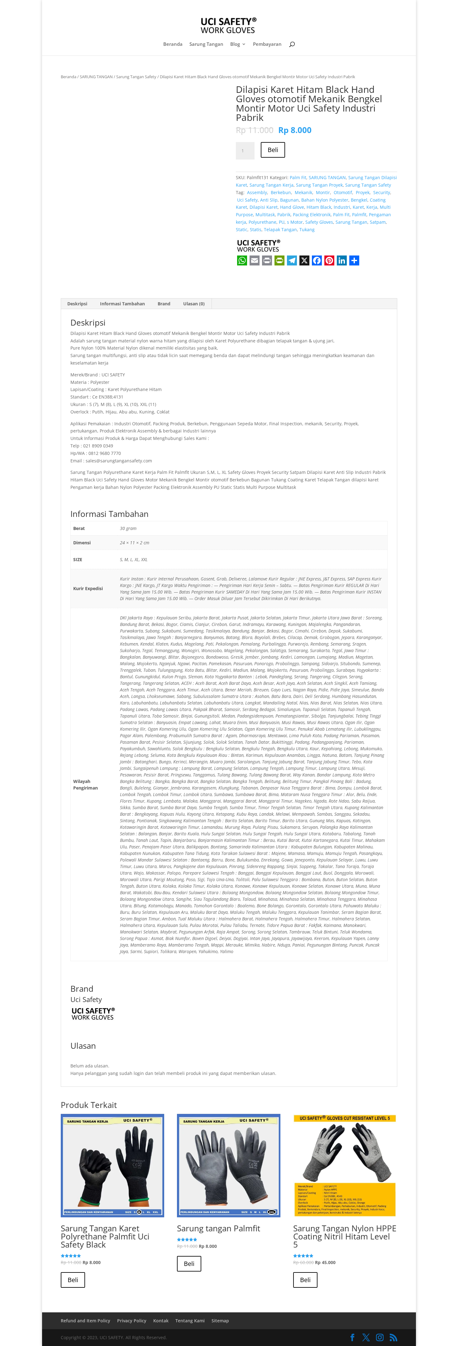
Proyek (362, 192)
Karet (358, 207)
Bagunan (289, 200)
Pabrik (283, 214)
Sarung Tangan (206, 44)
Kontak (161, 1321)
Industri (342, 207)
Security (381, 192)
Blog (235, 44)
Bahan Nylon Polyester (324, 200)
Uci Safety (247, 200)
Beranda (173, 44)
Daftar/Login (304, 5)
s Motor (295, 222)
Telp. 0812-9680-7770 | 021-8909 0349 (108, 5)
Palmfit (359, 214)
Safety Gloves (319, 222)
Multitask (265, 214)
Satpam (378, 222)
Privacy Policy (131, 1321)
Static (241, 229)
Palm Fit (298, 177)
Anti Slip (269, 200)
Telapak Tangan (280, 229)
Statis (255, 229)
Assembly (256, 192)
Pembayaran (267, 44)
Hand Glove (292, 207)
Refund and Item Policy (85, 1321)
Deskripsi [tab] (77, 304)
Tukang (307, 229)
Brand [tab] (164, 304)
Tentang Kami (190, 1321)
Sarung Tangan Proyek (319, 185)
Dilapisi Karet (264, 207)
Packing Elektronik (312, 214)
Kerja (371, 207)
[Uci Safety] (259, 246)
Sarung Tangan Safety (136, 76)
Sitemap (220, 1321)
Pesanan (359, 5)
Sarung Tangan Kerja (271, 185)
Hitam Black (319, 207)
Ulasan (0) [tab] (194, 304)
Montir (322, 192)
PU (281, 222)
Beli (273, 150)
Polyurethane (262, 222)
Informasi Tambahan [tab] (122, 304)
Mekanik (302, 192)
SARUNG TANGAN (96, 76)
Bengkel (359, 200)
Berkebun (280, 192)
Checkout (334, 5)
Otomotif (342, 192)
